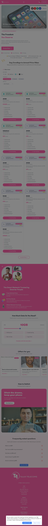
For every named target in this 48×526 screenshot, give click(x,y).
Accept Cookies (27, 522)
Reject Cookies (37, 522)
